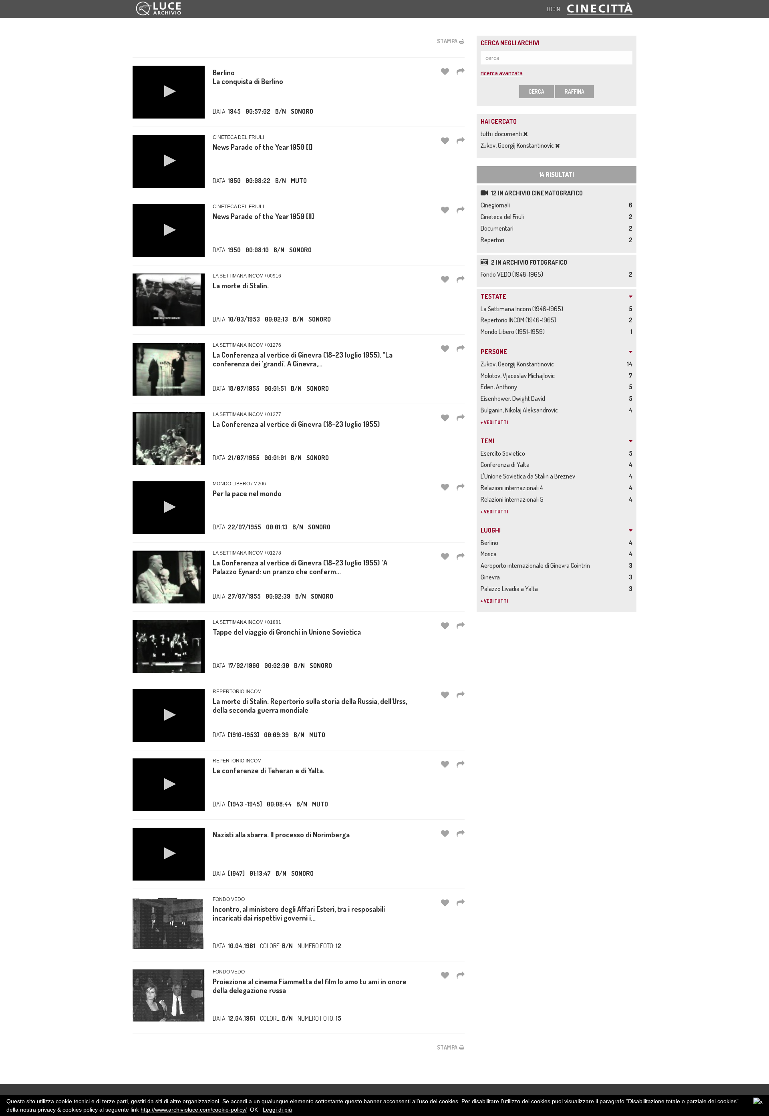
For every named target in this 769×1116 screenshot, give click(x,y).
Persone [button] (494, 352)
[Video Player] (169, 92)
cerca (536, 91)
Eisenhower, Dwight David (514, 398)
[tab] (556, 296)
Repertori (494, 240)
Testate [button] (493, 296)
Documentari (498, 228)
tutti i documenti (502, 134)
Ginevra (491, 577)
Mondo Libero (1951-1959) (514, 332)
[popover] (461, 71)
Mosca (490, 554)
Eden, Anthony (500, 387)
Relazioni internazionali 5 (513, 499)
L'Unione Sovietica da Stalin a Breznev (529, 476)
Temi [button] (487, 441)
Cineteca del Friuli (503, 217)
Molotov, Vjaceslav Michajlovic (519, 376)
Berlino (491, 543)
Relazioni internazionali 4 (513, 488)
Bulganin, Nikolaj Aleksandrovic (520, 410)
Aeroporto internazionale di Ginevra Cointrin (536, 565)
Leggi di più (277, 1109)
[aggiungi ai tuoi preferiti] (445, 71)
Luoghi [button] (491, 530)
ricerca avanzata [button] (502, 73)
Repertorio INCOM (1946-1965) (520, 320)
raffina (574, 91)
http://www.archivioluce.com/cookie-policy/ (194, 1109)
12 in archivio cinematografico (536, 193)
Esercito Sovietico (504, 453)
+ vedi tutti (494, 422)
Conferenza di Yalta (506, 464)
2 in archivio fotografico (528, 262)
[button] (168, 91)
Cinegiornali (496, 205)
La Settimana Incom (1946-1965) (523, 309)
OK (254, 1109)
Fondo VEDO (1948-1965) (513, 274)
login (553, 9)
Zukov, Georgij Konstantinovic (518, 145)
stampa (448, 41)
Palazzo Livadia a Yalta (510, 589)
